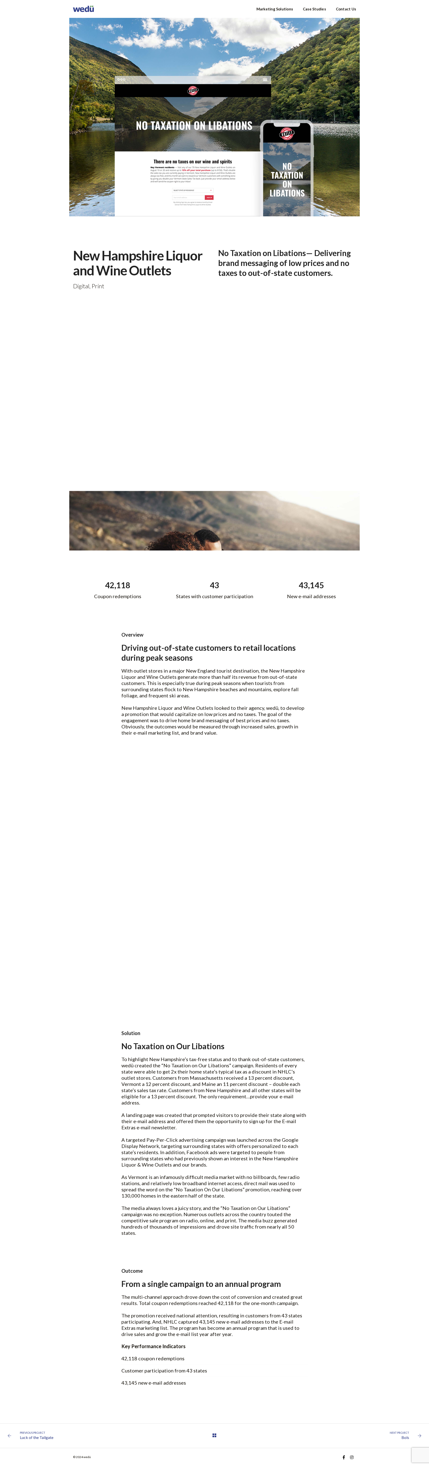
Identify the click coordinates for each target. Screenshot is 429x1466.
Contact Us (346, 9)
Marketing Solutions (274, 9)
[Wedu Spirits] (83, 8)
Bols (405, 1437)
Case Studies (314, 9)
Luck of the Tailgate (36, 1437)
